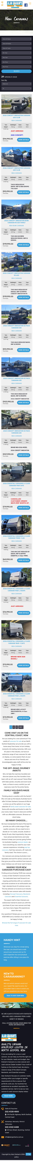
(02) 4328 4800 (12, 1112)
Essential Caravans (21, 896)
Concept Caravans (16, 894)
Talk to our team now (15, 995)
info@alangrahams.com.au (14, 1137)
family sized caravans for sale (20, 806)
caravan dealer (23, 842)
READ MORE (8, 1096)
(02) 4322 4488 (12, 1127)
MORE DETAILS (23, 140)
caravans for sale (16, 741)
